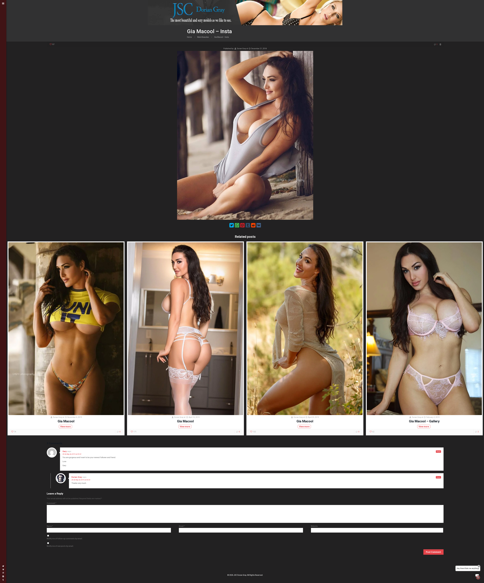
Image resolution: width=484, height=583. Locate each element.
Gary (65, 451)
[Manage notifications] (478, 577)
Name (50, 526)
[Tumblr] (3, 580)
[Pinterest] (3, 573)
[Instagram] (3, 576)
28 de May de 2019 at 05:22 (72, 454)
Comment (51, 503)
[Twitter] (3, 566)
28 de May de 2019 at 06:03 (80, 480)
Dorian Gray (241, 49)
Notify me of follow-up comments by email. (65, 539)
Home (189, 37)
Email (182, 526)
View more (65, 426)
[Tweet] (231, 225)
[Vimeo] (3, 570)
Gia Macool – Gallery (424, 421)
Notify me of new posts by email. (60, 546)
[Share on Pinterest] (242, 225)
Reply (438, 451)
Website (314, 526)
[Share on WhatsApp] (237, 225)
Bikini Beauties (203, 37)
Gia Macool (66, 421)
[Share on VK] (258, 225)
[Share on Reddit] (253, 225)
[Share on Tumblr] (248, 225)
